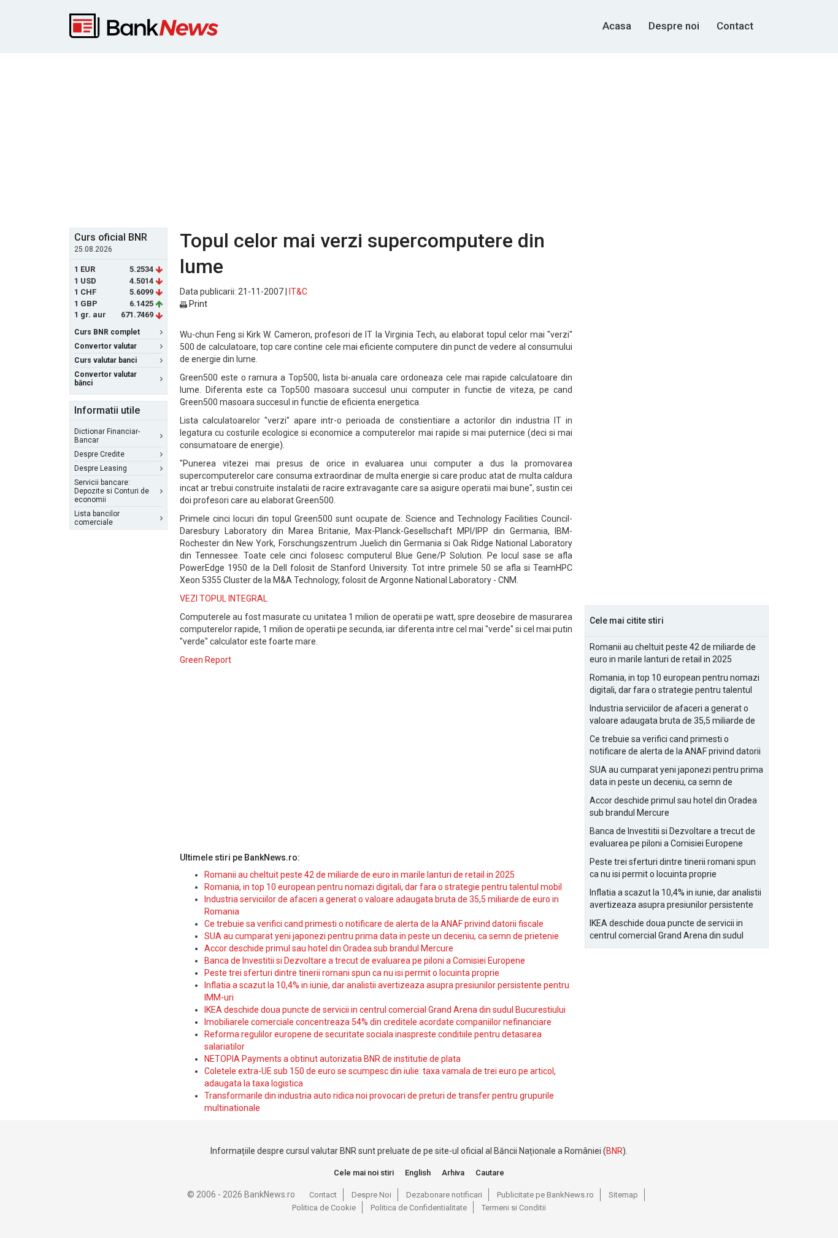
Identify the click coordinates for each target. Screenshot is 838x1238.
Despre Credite (99, 454)
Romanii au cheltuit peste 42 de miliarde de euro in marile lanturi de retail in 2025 (359, 875)
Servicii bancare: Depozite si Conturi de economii (111, 491)
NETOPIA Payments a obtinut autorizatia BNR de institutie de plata (332, 1059)
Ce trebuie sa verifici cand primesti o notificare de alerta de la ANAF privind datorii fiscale (374, 924)
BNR (614, 1151)
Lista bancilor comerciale (97, 518)
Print (197, 304)
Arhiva (453, 1172)
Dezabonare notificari (444, 1194)
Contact (735, 26)
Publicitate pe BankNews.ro (545, 1194)
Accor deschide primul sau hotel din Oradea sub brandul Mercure (328, 948)
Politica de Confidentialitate (419, 1207)
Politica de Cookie (324, 1207)
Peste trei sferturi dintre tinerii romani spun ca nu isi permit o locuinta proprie (351, 973)
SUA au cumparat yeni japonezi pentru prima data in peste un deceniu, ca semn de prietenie (381, 936)
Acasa (616, 26)
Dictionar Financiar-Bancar (107, 435)
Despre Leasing (100, 468)
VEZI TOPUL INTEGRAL (223, 598)
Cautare (489, 1172)
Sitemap (623, 1194)
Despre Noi (371, 1194)
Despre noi (673, 26)
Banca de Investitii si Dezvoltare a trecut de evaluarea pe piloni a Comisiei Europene (364, 960)
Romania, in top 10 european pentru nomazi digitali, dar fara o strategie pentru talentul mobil (383, 887)
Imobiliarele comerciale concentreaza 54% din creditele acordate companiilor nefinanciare (378, 1022)
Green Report (205, 660)
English (418, 1172)
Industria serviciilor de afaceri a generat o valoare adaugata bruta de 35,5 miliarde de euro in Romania (672, 715)
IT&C (298, 291)
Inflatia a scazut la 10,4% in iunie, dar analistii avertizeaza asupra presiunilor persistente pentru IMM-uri (675, 899)
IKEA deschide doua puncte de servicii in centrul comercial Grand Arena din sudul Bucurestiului (385, 1010)
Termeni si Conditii (514, 1207)
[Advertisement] (419, 138)
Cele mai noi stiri (364, 1172)
